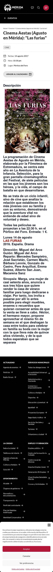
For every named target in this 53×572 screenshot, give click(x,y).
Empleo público (34, 448)
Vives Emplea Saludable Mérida (37, 478)
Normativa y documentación (9, 494)
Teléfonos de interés (11, 453)
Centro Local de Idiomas (34, 461)
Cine (7, 47)
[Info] (32, 7)
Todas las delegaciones (37, 367)
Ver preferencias (27, 563)
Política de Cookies (18, 569)
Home (5, 28)
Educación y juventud (36, 402)
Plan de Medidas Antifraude (9, 511)
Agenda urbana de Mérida (10, 459)
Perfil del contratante (11, 505)
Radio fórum (8, 377)
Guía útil (6, 469)
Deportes (32, 397)
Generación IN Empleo (37, 472)
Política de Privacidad (33, 569)
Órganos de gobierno (11, 488)
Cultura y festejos (10, 465)
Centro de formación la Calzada (37, 454)
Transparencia (9, 500)
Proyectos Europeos (36, 412)
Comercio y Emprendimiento (35, 387)
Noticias (6, 372)
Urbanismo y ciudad (36, 434)
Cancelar (26, 556)
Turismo (31, 429)
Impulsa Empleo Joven (37, 467)
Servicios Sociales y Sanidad (35, 423)
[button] (49, 525)
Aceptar (26, 549)
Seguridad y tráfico (35, 417)
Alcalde (6, 483)
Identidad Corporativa (12, 517)
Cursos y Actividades (36, 484)
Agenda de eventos (10, 367)
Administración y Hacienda (35, 380)
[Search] (38, 7)
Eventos (12, 18)
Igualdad (31, 407)
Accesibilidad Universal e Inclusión (37, 373)
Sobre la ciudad (9, 448)
